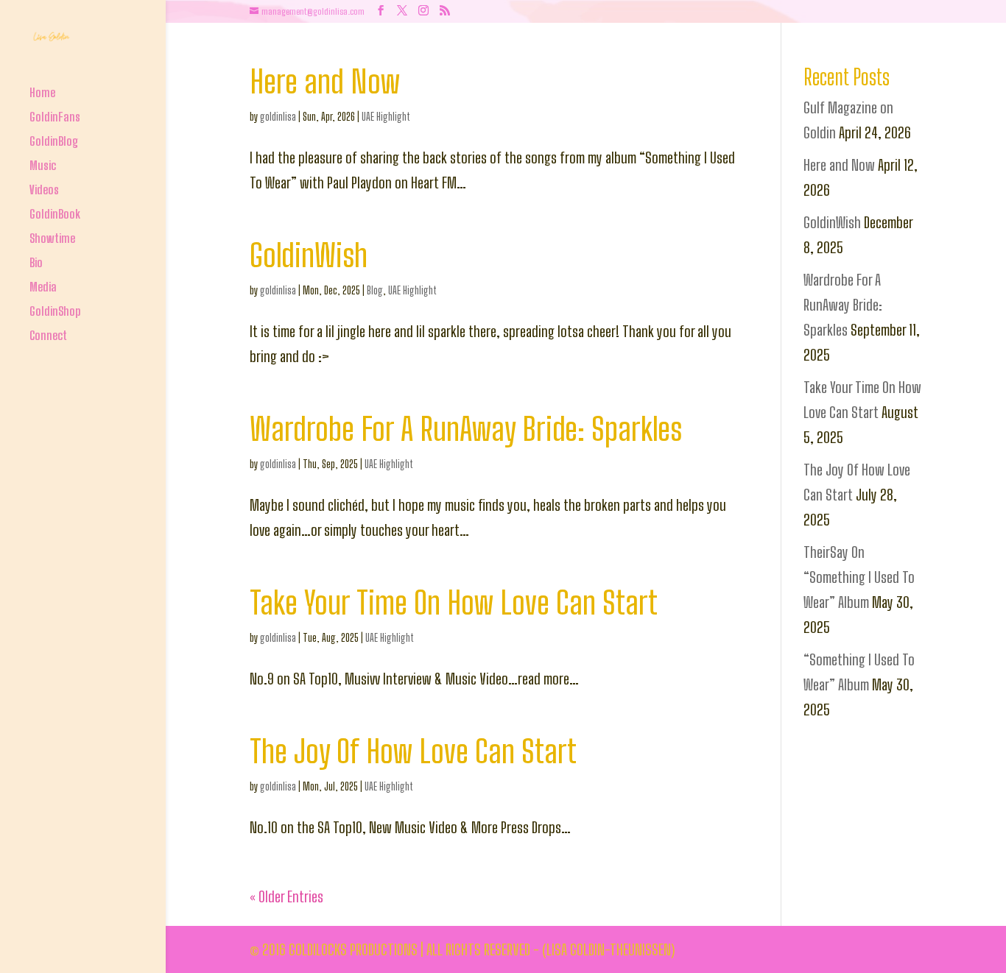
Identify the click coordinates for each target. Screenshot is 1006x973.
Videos (44, 191)
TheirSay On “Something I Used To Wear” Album (859, 577)
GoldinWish (308, 255)
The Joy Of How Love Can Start (413, 751)
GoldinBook (54, 215)
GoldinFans (54, 118)
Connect (48, 336)
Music (42, 166)
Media (43, 288)
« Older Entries (286, 896)
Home (42, 94)
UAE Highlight (386, 116)
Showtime (52, 239)
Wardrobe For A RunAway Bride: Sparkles (466, 428)
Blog (375, 290)
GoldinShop (55, 312)
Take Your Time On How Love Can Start (454, 602)
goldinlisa (278, 116)
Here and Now (325, 81)
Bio (36, 264)
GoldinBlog (53, 142)
